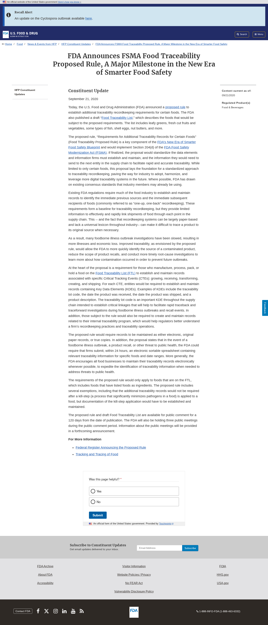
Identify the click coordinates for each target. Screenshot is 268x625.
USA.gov (223, 583)
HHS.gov (223, 574)
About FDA (45, 574)
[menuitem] (238, 94)
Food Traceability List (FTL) (115, 273)
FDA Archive (45, 566)
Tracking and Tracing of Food (97, 454)
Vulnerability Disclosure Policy (134, 591)
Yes (99, 491)
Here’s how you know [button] (69, 2)
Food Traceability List (117, 118)
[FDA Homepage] (20, 34)
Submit (98, 515)
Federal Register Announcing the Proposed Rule (111, 447)
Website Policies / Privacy (134, 574)
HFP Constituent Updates (76, 44)
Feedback (265, 308)
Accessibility (45, 583)
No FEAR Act (134, 583)
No (98, 502)
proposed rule (175, 107)
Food (20, 44)
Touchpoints (165, 523)
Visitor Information (134, 566)
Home (8, 44)
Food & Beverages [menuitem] (232, 107)
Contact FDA (22, 611)
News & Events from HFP (42, 44)
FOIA (222, 566)
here (88, 18)
